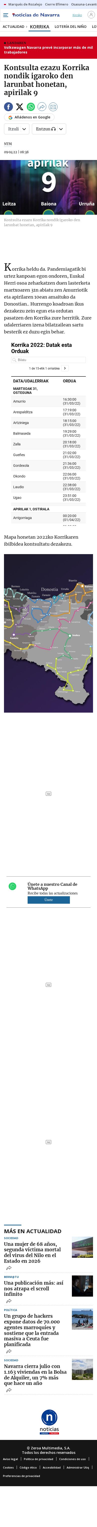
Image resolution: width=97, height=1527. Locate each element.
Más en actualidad (32, 1231)
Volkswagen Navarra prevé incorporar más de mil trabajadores (48, 50)
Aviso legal (10, 1459)
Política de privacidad (38, 1459)
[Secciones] (5, 15)
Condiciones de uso (72, 1459)
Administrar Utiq (78, 1467)
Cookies (8, 1467)
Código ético (28, 1467)
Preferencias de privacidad (21, 1476)
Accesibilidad (52, 1467)
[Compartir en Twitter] (19, 107)
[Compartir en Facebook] (8, 107)
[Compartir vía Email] (53, 107)
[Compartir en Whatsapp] (30, 107)
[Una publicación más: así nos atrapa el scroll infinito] (82, 1286)
